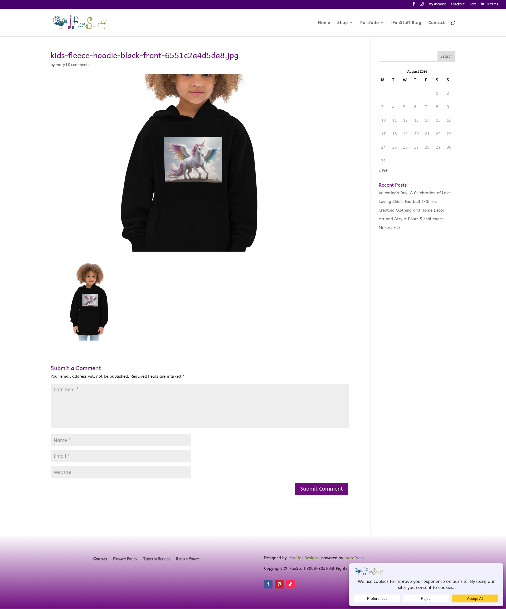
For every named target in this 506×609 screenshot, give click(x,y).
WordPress (354, 558)
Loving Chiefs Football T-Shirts (408, 201)
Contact (437, 23)
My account (437, 4)
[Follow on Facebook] (268, 584)
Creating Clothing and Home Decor (411, 210)
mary (60, 65)
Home (324, 23)
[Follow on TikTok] (290, 584)
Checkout (458, 4)
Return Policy (187, 559)
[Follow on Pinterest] (279, 584)
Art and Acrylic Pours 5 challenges (411, 219)
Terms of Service (156, 559)
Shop (342, 23)
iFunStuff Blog (406, 23)
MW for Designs (304, 558)
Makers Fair (389, 227)
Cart (473, 4)
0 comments (79, 65)
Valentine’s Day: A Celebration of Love (415, 193)
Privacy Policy (125, 559)
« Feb (383, 170)
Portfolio (369, 23)
